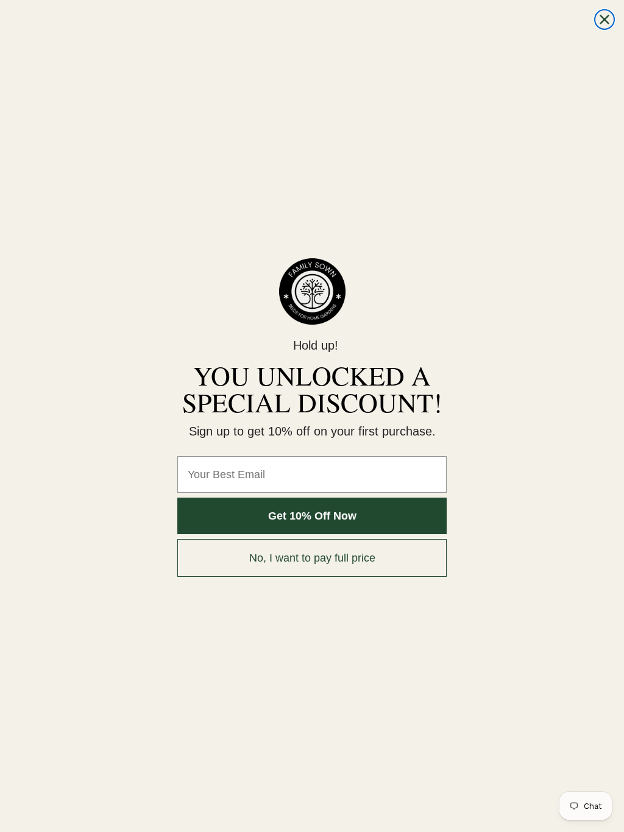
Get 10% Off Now (312, 516)
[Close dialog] (604, 19)
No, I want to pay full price (312, 558)
